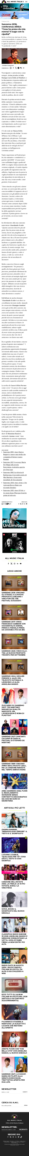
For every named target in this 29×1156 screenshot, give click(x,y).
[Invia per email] (23, 68)
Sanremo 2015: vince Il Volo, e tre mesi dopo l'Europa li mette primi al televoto (15, 492)
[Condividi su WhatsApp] (11, 68)
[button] (21, 68)
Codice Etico (22, 1141)
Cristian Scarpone (8, 65)
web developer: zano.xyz (14, 1145)
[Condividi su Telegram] (18, 68)
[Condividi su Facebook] (13, 68)
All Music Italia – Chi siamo (8, 1141)
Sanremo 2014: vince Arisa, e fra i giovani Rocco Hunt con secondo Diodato (15, 485)
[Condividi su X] (16, 68)
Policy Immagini (21, 1142)
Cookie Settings (14, 1142)
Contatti (17, 1141)
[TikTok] (21, 1137)
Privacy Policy (6, 1142)
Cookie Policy (13, 1142)
